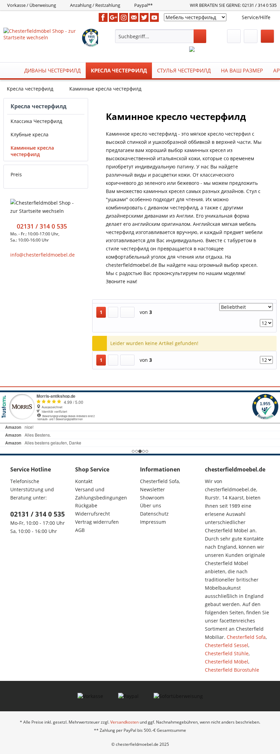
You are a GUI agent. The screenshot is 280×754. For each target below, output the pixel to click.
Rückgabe (86, 505)
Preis (16, 174)
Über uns (150, 505)
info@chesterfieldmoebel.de (42, 254)
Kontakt (84, 481)
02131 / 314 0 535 (37, 514)
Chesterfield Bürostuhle (232, 670)
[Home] (10, 70)
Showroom (152, 497)
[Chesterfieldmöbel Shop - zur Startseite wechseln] (42, 36)
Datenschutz (154, 513)
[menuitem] (160, 36)
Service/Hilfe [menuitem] (256, 17)
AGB (80, 530)
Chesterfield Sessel (226, 645)
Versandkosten (124, 722)
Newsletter (152, 489)
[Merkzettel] (234, 36)
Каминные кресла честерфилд (32, 151)
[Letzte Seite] (127, 312)
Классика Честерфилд (36, 121)
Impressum (153, 522)
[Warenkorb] (267, 36)
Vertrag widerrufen (97, 522)
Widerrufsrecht (92, 513)
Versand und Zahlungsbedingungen (101, 493)
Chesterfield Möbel (226, 661)
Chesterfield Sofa (246, 637)
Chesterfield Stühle (227, 653)
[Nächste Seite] (113, 312)
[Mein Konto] (250, 36)
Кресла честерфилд (39, 106)
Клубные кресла (29, 134)
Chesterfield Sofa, (160, 481)
